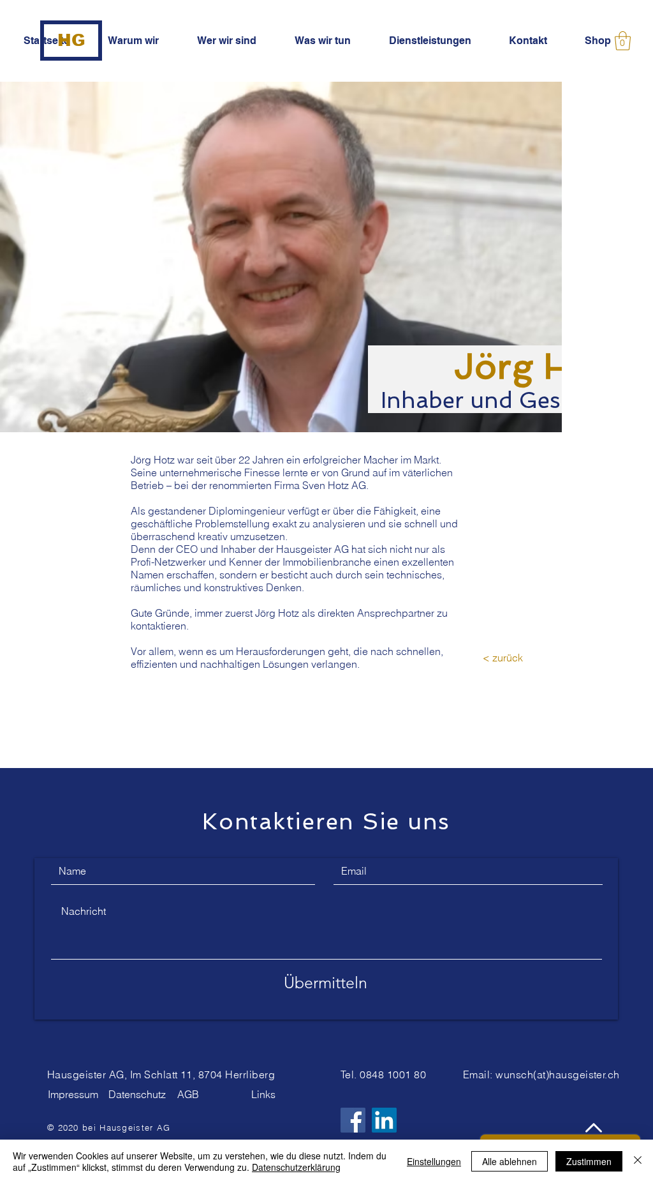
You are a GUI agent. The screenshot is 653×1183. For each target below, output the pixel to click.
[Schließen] (637, 1161)
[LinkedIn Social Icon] (384, 1120)
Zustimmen (589, 1161)
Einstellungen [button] (434, 1161)
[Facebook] (353, 1120)
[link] (623, 40)
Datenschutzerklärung (296, 1167)
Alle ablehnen (509, 1161)
